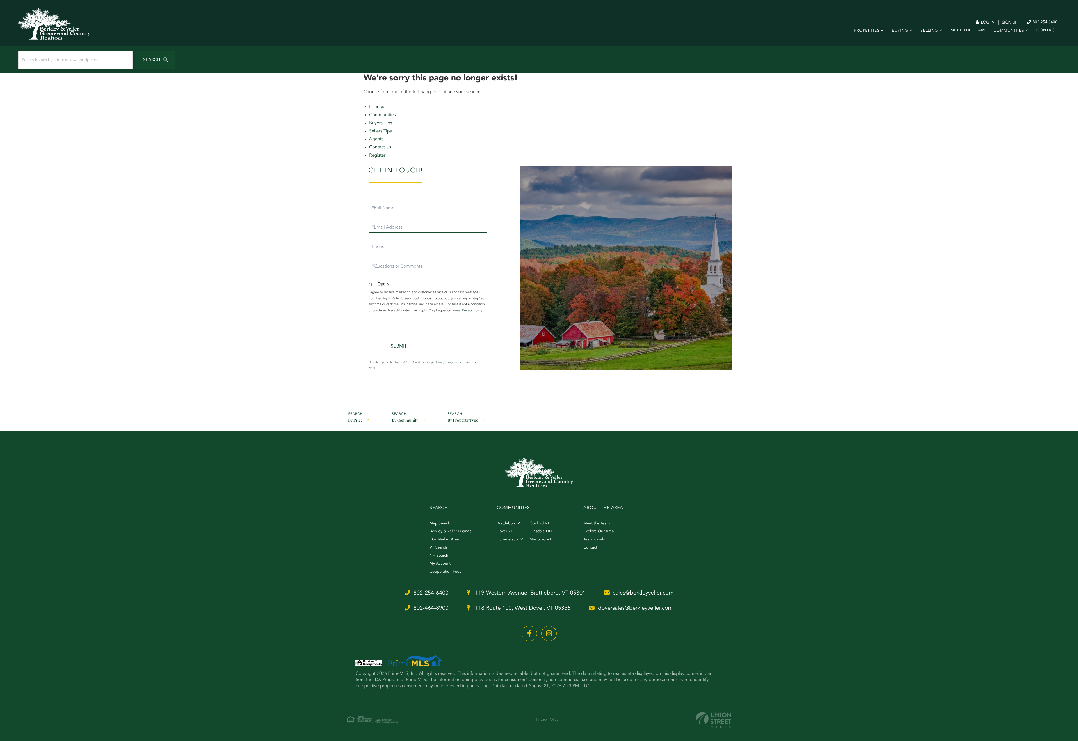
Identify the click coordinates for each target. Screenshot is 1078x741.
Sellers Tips (380, 131)
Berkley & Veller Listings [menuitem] (450, 531)
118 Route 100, (521, 608)
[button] (155, 60)
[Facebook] (529, 633)
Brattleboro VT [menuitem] (509, 524)
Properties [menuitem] (867, 31)
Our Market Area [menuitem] (444, 540)
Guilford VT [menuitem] (540, 524)
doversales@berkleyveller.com (635, 608)
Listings (376, 107)
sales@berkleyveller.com (643, 593)
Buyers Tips (380, 123)
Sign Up (1009, 23)
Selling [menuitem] (929, 31)
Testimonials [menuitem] (594, 540)
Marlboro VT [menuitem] (541, 540)
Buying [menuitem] (900, 31)
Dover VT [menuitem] (505, 531)
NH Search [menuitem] (439, 556)
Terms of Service (469, 362)
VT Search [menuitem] (438, 548)
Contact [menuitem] (1046, 31)
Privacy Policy (472, 310)
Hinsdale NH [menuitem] (541, 531)
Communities (382, 115)
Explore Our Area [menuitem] (598, 531)
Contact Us (380, 147)
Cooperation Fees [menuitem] (445, 572)
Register (377, 155)
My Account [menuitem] (440, 564)
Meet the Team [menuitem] (596, 524)
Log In (987, 23)
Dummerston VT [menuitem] (511, 540)
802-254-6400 (1044, 22)
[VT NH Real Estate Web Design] (713, 720)
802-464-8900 (431, 608)
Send (399, 346)
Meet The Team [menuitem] (968, 31)
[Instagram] (549, 633)
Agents (376, 139)
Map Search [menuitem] (440, 524)
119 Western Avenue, (529, 593)
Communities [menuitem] (1008, 31)
